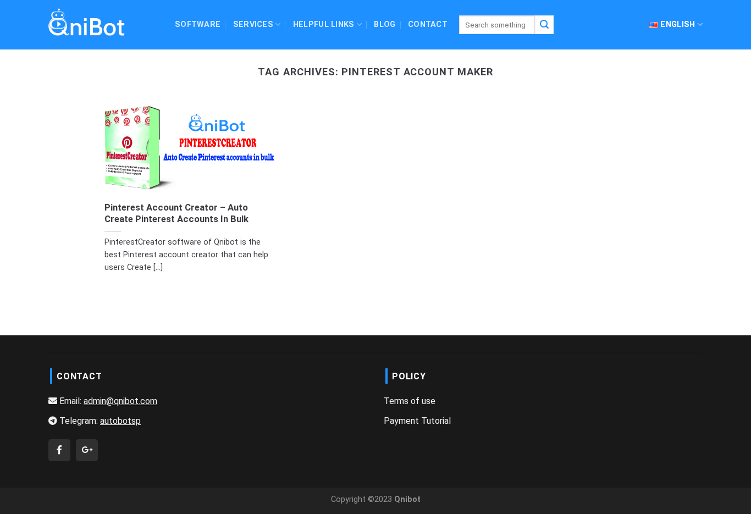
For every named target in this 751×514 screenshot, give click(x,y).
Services (253, 24)
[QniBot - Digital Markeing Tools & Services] (86, 21)
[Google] (86, 450)
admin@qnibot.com (120, 401)
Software (197, 24)
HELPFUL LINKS (324, 24)
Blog (384, 24)
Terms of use (409, 401)
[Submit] (544, 24)
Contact (428, 24)
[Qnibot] (59, 450)
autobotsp (120, 421)
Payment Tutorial (417, 421)
